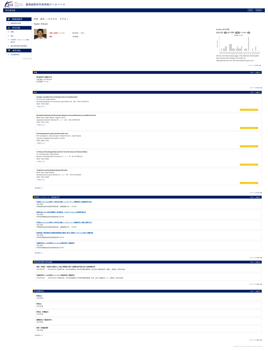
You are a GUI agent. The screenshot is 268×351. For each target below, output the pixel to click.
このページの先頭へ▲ (254, 65)
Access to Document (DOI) (249, 110)
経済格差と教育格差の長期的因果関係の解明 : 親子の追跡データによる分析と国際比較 (64, 233)
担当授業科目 (15, 54)
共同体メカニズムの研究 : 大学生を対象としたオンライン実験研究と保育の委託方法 (64, 222)
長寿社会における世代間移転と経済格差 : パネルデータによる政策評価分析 (61, 212)
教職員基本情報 (16, 23)
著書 (12, 32)
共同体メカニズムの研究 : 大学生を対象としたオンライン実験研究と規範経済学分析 (64, 202)
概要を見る (41, 106)
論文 (12, 36)
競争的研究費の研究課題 (19, 46)
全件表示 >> (39, 188)
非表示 (257, 72)
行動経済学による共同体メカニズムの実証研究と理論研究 (55, 243)
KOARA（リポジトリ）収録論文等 (20, 41)
